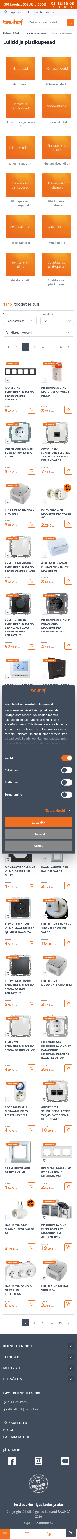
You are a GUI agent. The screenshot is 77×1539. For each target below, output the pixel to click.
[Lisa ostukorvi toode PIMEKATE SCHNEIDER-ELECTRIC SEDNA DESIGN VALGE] (32, 1068)
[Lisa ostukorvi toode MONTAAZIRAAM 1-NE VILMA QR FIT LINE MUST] (32, 885)
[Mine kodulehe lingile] (13, 22)
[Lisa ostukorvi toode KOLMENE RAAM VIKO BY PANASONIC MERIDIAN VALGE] (68, 1186)
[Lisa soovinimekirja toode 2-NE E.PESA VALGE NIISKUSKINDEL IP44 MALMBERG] (44, 555)
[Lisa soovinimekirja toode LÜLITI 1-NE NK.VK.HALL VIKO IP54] (44, 973)
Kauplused (15, 12)
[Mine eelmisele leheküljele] (8, 347)
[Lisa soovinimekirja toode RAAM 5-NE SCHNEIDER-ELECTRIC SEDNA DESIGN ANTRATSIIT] (8, 380)
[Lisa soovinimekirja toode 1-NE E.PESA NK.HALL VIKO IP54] (8, 501)
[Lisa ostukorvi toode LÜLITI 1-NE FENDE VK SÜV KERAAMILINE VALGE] (68, 942)
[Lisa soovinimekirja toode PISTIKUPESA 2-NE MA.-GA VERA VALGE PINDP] (44, 380)
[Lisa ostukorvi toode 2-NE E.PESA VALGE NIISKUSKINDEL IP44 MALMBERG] (68, 581)
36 (60, 347)
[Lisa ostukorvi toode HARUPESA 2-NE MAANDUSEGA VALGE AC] (68, 524)
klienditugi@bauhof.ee (23, 1409)
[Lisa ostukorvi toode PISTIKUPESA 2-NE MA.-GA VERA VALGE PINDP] (68, 410)
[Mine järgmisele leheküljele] (68, 347)
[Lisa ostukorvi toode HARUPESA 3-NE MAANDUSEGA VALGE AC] (32, 1247)
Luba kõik (38, 822)
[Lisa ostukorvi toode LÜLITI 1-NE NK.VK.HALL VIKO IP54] (68, 1003)
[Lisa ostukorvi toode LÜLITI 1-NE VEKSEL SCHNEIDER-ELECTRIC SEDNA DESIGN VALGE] (32, 581)
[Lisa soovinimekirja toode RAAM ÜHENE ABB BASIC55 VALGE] (8, 1160)
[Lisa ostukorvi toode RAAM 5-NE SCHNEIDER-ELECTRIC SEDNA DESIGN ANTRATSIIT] (32, 410)
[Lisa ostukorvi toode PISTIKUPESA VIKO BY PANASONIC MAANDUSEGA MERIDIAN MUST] (68, 646)
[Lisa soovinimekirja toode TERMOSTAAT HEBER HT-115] (8, 676)
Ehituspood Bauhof (12, 32)
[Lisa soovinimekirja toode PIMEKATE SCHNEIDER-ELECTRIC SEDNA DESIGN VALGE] (8, 1034)
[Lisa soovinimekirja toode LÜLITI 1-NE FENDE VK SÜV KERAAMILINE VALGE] (44, 916)
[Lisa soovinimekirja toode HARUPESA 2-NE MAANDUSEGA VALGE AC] (44, 501)
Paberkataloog (17, 1437)
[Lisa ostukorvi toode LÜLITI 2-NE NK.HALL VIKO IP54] (68, 1304)
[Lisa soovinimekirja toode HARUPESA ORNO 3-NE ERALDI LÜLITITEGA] (8, 1278)
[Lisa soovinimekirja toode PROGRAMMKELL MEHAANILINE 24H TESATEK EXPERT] (8, 1099)
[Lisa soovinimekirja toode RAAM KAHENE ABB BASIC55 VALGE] (44, 859)
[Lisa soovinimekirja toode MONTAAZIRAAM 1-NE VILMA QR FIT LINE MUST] (8, 859)
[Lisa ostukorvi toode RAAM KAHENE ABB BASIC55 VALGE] (68, 885)
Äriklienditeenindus (41, 12)
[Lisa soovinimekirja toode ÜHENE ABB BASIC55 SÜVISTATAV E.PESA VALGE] (8, 441)
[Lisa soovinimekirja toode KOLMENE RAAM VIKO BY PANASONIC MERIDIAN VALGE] (44, 1160)
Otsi (70, 22)
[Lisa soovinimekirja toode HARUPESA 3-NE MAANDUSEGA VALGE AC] (8, 1217)
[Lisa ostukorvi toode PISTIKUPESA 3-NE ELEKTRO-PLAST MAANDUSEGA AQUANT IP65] (68, 1247)
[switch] (66, 770)
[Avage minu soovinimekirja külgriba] (27, 1534)
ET (72, 12)
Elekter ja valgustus (36, 32)
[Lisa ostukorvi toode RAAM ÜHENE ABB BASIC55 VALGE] (32, 1186)
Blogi (8, 1430)
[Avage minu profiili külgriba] (49, 1534)
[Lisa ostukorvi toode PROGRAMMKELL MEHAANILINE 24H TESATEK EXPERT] (32, 1129)
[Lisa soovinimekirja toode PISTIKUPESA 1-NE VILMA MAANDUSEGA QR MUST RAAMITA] (8, 916)
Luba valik (39, 834)
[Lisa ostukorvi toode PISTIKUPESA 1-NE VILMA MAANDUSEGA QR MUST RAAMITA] (32, 942)
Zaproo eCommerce (39, 1523)
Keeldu (38, 845)
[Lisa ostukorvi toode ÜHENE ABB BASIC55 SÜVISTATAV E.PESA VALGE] (32, 471)
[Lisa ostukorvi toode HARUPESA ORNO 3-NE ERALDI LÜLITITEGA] (32, 1304)
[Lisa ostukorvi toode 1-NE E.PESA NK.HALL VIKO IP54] (32, 524)
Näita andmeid (55, 810)
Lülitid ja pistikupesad (61, 32)
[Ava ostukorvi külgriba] (71, 1532)
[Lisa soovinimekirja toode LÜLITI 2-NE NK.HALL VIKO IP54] (44, 1278)
